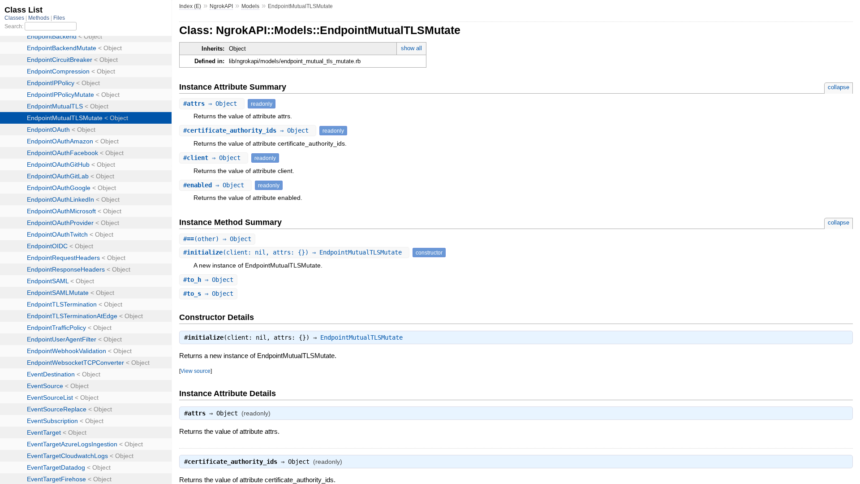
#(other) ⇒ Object (217, 238)
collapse (838, 87)
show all (411, 48)
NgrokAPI (221, 6)
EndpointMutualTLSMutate (361, 337)
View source (196, 371)
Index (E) (190, 6)
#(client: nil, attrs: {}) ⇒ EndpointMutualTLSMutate (294, 252)
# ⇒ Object (212, 103)
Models (250, 6)
